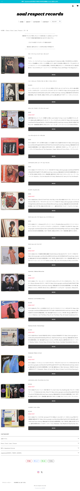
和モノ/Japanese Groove (8, 448)
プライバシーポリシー (6, 482)
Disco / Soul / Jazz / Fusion (14, 30)
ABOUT (28, 21)
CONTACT (46, 21)
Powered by (38, 488)
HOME (22, 21)
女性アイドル (4, 438)
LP (24, 30)
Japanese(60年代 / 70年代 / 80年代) (11, 453)
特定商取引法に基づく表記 (20, 482)
